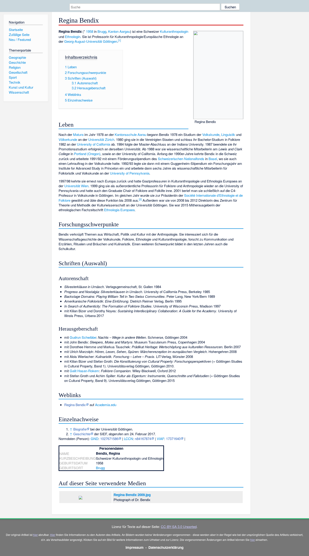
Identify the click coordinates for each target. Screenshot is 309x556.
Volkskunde (210, 134)
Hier (52, 535)
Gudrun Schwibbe (83, 337)
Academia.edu (105, 404)
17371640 (173, 438)
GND (94, 438)
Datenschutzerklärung (165, 547)
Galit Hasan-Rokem (84, 370)
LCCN (128, 438)
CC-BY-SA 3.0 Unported (179, 526)
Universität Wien (76, 185)
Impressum (135, 547)
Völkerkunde (68, 139)
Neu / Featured (20, 39)
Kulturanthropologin (174, 31)
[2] (140, 199)
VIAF (160, 438)
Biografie (79, 429)
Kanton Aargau (119, 31)
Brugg (101, 31)
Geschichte (81, 433)
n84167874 (143, 438)
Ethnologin (72, 36)
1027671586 (109, 438)
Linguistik (228, 134)
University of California (93, 144)
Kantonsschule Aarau (130, 134)
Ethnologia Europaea (119, 209)
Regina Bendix (75, 404)
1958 (89, 31)
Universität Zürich (101, 139)
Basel (213, 158)
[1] (119, 40)
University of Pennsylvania (129, 173)
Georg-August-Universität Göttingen (90, 41)
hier (35, 535)
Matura (78, 134)
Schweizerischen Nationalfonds (181, 158)
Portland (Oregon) (87, 153)
